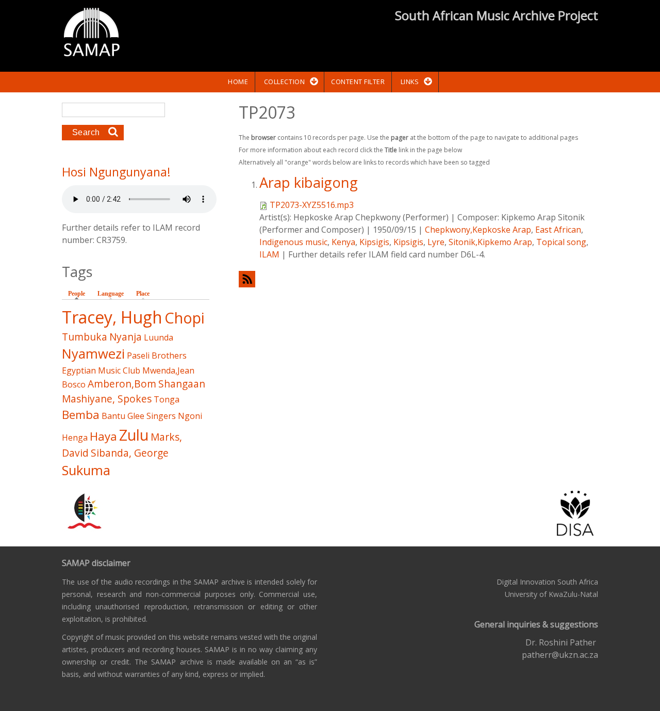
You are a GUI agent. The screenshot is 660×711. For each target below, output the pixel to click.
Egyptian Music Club (101, 370)
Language (110, 293)
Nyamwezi (93, 354)
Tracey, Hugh (112, 317)
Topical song (561, 242)
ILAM (269, 254)
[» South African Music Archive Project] (91, 33)
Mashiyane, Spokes (107, 399)
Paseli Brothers (157, 355)
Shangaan (181, 384)
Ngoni (190, 416)
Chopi (184, 318)
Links (410, 81)
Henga (75, 437)
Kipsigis (374, 242)
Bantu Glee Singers (139, 416)
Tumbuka (84, 337)
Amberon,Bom (122, 384)
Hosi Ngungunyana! (116, 172)
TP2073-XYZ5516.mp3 (312, 205)
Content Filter (358, 81)
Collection (284, 81)
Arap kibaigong (308, 182)
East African (558, 229)
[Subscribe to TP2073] (418, 279)
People (79, 293)
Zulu (133, 435)
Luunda (158, 337)
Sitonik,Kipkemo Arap (490, 242)
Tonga (166, 399)
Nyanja (125, 337)
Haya (103, 436)
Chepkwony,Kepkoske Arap (478, 229)
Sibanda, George (130, 453)
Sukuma (86, 470)
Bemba (81, 415)
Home (238, 81)
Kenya (343, 242)
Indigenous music (293, 242)
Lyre (435, 242)
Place (143, 293)
